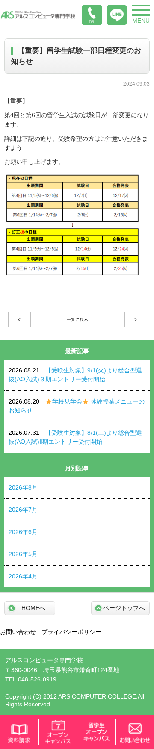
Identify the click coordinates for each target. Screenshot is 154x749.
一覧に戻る (77, 319)
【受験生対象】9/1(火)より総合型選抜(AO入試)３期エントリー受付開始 (75, 375)
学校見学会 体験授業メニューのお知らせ (77, 406)
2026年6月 (23, 531)
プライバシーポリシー (71, 631)
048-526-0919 (37, 679)
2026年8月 (23, 487)
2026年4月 (23, 576)
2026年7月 (23, 509)
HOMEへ (33, 608)
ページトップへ (124, 608)
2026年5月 (23, 554)
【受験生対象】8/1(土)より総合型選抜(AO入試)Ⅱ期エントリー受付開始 (75, 437)
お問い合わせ (18, 631)
